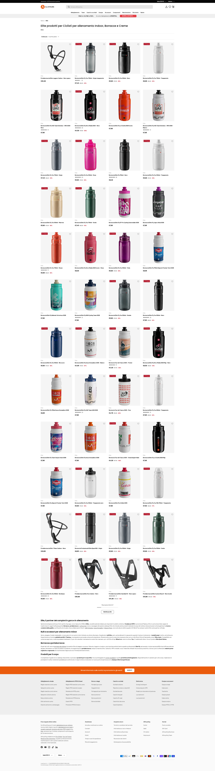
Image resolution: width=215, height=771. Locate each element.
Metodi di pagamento (91, 742)
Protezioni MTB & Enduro (73, 705)
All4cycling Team (167, 735)
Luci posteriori (140, 698)
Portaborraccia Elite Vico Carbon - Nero (86, 594)
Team (83, 12)
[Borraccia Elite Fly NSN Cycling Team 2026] (90, 295)
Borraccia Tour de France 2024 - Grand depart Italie (124, 457)
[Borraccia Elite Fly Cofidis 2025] (124, 482)
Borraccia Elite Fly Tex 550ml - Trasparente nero (89, 503)
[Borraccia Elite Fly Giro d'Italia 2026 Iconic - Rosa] (90, 247)
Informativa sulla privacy (121, 732)
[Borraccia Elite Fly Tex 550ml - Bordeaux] (56, 573)
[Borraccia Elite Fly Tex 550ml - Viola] (124, 247)
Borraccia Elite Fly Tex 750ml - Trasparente (155, 78)
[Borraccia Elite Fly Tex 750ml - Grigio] (56, 155)
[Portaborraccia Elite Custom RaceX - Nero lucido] (158, 573)
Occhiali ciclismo (118, 684)
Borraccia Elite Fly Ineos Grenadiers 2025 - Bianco (89, 362)
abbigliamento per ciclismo (64, 725)
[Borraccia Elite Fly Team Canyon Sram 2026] (56, 437)
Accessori (108, 12)
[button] (173, 7)
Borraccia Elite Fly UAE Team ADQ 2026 (86, 410)
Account (87, 732)
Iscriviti (129, 670)
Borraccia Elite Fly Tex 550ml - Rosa (85, 175)
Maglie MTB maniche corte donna (75, 694)
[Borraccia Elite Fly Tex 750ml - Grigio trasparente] (90, 58)
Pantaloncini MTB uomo (72, 691)
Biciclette (135, 12)
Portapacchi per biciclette (99, 691)
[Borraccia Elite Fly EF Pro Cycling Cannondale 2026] (124, 202)
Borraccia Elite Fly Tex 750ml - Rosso (52, 268)
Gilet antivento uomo (47, 701)
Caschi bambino (117, 705)
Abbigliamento (75, 12)
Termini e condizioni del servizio (123, 725)
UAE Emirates (89, 628)
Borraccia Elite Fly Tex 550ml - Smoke (120, 315)
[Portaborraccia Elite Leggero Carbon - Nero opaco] (56, 58)
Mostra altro (107, 612)
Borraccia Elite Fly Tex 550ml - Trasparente (155, 175)
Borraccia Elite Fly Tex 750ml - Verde (85, 222)
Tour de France (67, 736)
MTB (64, 729)
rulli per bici (83, 626)
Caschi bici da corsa (119, 701)
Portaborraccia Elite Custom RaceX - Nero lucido (157, 594)
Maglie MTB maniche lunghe (74, 688)
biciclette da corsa (57, 729)
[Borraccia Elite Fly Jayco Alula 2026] (158, 202)
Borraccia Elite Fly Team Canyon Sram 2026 (53, 457)
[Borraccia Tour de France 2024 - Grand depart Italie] (124, 437)
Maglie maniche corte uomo (49, 684)
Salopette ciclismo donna (48, 694)
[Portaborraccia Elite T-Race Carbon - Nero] (56, 528)
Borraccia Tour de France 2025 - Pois (120, 410)
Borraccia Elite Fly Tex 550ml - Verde (154, 548)
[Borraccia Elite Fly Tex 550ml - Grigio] (124, 528)
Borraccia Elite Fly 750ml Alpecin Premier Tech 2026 (158, 268)
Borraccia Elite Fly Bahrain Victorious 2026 (53, 315)
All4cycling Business (168, 732)
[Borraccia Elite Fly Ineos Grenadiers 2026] (90, 437)
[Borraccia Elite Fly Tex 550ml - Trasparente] (158, 155)
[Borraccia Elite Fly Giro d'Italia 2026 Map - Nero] (158, 342)
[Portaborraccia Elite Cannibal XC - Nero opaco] (124, 573)
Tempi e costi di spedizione (93, 738)
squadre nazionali (46, 729)
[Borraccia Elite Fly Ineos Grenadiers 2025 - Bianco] (90, 342)
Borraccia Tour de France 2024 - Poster (120, 362)
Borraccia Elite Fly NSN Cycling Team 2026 (87, 315)
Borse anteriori (95, 694)
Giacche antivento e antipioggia (50, 705)
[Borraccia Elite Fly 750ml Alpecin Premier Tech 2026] (158, 247)
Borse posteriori (96, 698)
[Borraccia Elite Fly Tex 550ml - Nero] (124, 58)
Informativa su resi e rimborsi (122, 728)
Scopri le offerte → (128, 16)
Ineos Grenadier (98, 628)
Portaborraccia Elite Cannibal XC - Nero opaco (122, 594)
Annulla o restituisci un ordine (94, 725)
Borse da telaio (95, 701)
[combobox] (109, 7)
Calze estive (165, 698)
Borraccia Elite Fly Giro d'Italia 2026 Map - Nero (156, 362)
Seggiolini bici (95, 688)
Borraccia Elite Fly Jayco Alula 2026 (153, 222)
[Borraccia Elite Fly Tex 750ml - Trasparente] (158, 58)
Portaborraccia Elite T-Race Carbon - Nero (53, 548)
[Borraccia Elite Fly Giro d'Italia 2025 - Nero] (90, 105)
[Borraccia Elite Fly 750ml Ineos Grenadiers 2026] (56, 390)
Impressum (146, 735)
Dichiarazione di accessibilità (122, 742)
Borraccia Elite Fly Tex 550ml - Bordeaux (53, 594)
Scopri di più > (66, 1)
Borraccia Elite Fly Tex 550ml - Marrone (52, 222)
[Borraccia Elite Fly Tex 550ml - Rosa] (90, 155)
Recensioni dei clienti (120, 738)
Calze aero (165, 688)
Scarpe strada (166, 684)
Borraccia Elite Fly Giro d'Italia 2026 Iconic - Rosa (89, 268)
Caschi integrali (117, 694)
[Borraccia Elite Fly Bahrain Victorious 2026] (56, 295)
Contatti (87, 728)
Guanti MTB (69, 701)
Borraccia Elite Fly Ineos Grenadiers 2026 (87, 457)
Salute (142, 12)
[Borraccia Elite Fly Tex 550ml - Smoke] (124, 295)
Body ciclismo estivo (47, 698)
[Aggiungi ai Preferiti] (70, 44)
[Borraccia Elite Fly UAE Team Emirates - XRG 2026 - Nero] (56, 105)
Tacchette (165, 691)
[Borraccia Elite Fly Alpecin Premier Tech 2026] (56, 482)
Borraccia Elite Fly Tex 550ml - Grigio (120, 548)
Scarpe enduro (166, 701)
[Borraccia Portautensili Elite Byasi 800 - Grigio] (90, 528)
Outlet (145, 725)
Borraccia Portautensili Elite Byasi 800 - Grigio (88, 548)
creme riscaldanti (110, 657)
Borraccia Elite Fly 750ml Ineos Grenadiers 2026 (55, 410)
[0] (170, 7)
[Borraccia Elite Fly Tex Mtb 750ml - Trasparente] (158, 482)
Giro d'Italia (59, 736)
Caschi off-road (117, 698)
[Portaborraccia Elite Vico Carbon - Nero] (90, 573)
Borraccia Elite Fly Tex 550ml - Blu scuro (53, 362)
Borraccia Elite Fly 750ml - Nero (118, 175)
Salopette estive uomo (47, 688)
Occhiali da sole (117, 691)
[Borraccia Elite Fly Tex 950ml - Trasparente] (158, 390)
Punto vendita (166, 725)
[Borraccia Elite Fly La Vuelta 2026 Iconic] (124, 105)
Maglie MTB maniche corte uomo (75, 684)
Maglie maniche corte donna (49, 691)
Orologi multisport (141, 684)
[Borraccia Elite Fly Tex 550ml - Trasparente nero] (90, 482)
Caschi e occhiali (92, 12)
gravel (68, 729)
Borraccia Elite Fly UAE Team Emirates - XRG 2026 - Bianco (158, 126)
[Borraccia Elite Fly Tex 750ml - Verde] (90, 202)
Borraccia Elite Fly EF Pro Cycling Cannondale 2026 (124, 222)
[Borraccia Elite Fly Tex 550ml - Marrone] (56, 202)
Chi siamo (146, 732)
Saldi (144, 728)
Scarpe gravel (166, 694)
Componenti (116, 12)
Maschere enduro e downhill (121, 688)
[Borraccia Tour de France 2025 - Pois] (124, 390)
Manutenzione (126, 12)
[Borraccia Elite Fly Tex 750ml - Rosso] (56, 247)
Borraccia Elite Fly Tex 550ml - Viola (119, 268)
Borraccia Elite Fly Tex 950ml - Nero (153, 315)
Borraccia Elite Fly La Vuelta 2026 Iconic (121, 125)
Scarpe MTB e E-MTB (168, 705)
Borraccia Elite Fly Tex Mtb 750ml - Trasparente (157, 503)
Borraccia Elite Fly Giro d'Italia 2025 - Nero (87, 125)
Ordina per (44, 36)
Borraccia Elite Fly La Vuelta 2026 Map (154, 457)
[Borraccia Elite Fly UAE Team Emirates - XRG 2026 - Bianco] (158, 105)
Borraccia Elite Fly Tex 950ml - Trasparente (155, 410)
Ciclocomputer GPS (141, 688)
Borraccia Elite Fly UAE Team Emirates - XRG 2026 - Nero (56, 126)
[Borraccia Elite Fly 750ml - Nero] (124, 155)
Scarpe (101, 12)
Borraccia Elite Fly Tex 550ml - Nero (119, 78)
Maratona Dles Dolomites (48, 738)
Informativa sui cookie (120, 735)
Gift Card (164, 728)
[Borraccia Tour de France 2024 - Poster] (124, 342)
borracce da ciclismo (60, 646)
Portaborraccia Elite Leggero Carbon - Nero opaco (55, 78)
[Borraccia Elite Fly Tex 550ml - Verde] (158, 528)
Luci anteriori (140, 694)
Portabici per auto (96, 684)
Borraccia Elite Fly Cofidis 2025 (118, 503)
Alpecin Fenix (108, 628)
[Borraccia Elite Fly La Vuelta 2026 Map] (158, 437)
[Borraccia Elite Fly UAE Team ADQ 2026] (90, 390)
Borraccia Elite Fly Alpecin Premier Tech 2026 (54, 503)
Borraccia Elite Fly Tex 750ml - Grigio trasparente (89, 78)
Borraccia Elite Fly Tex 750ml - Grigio (51, 175)
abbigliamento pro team (65, 727)
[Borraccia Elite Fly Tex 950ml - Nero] (158, 295)
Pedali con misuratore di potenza (145, 691)
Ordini (87, 735)
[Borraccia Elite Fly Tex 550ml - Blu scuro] (56, 342)
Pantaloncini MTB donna (73, 698)
